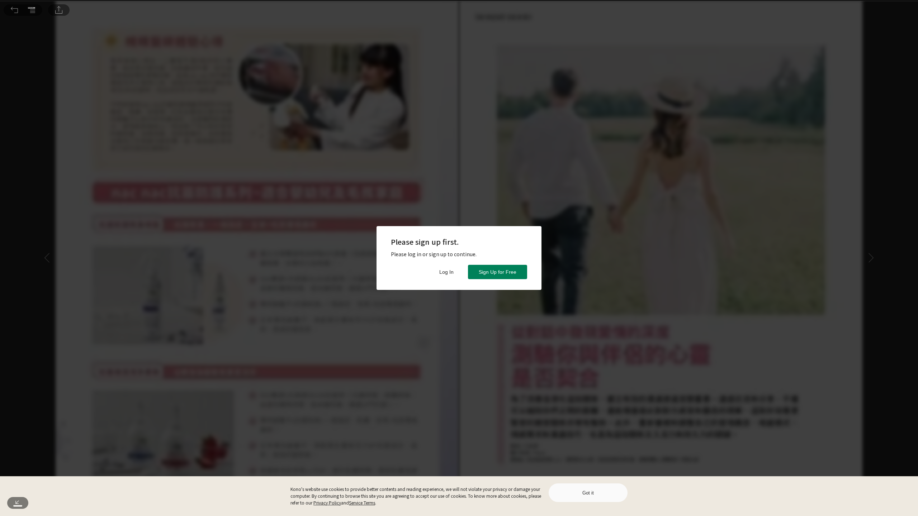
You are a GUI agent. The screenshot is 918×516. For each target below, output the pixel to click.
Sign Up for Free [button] (497, 272)
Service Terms (362, 503)
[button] (14, 10)
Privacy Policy (327, 503)
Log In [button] (446, 272)
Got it (588, 493)
